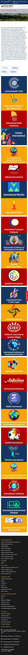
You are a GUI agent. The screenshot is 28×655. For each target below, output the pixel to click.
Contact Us (3, 583)
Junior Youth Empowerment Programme (10, 542)
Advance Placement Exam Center (9, 554)
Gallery (2, 581)
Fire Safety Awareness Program (8, 608)
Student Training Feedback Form (8, 571)
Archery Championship (6, 578)
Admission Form (5, 615)
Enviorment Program (6, 548)
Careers (3, 585)
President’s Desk (5, 602)
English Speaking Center (7, 544)
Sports (2, 562)
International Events (11, 10)
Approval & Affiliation (6, 600)
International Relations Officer (8, 606)
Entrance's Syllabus (5, 613)
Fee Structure (4, 619)
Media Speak (4, 587)
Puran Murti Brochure (6, 617)
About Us (3, 596)
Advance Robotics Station (7, 552)
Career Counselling (5, 550)
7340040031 (6, 1)
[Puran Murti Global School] (7, 6)
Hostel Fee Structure (6, 622)
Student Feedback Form (6, 569)
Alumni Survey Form (6, 573)
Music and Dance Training (7, 558)
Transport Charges (5, 624)
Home (3, 10)
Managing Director (5, 604)
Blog (2, 598)
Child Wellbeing (4, 546)
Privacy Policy (4, 591)
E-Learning (3, 560)
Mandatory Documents (6, 589)
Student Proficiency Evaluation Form (9, 567)
